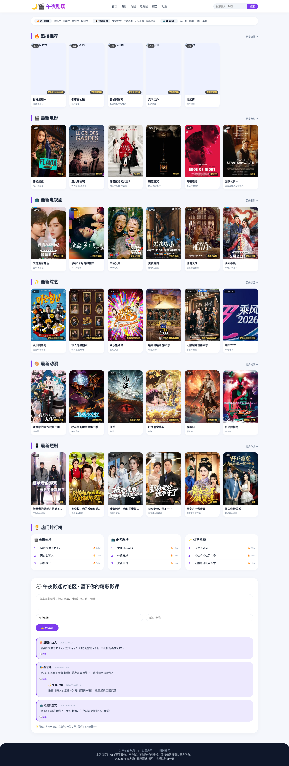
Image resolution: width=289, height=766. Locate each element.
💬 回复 (42, 654)
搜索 (252, 6)
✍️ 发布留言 (47, 628)
